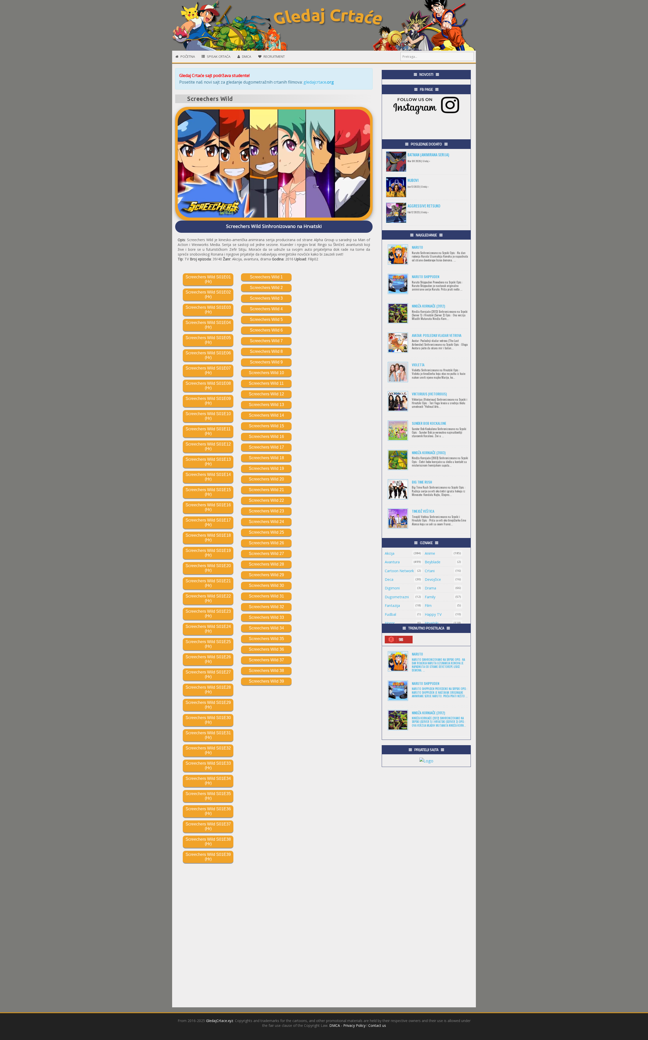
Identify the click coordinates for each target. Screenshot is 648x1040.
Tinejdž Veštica (423, 511)
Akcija (389, 553)
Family (430, 596)
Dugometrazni (397, 596)
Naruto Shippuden (425, 276)
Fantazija (392, 605)
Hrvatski (431, 623)
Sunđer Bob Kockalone (429, 423)
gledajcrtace (318, 82)
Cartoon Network (399, 570)
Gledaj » (426, 161)
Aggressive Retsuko (424, 205)
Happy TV (433, 614)
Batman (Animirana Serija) (428, 154)
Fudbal (390, 614)
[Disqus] (274, 926)
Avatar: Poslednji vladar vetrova (436, 335)
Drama (430, 588)
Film (428, 605)
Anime (430, 553)
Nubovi (413, 180)
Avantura (392, 562)
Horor (390, 623)
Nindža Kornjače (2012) (428, 306)
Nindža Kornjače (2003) (429, 452)
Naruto (417, 247)
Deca (389, 579)
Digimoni (392, 588)
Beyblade (432, 562)
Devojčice (433, 579)
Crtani (430, 570)
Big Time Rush (422, 482)
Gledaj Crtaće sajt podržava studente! (214, 75)
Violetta (418, 364)
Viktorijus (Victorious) (429, 393)
